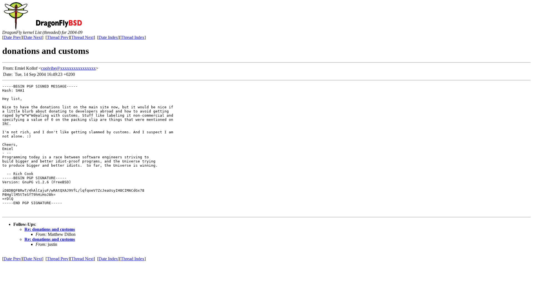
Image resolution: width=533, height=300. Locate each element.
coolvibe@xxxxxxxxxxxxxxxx (68, 68)
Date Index (108, 37)
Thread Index (132, 37)
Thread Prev (58, 37)
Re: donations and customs (49, 229)
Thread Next (82, 37)
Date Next (33, 37)
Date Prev (12, 37)
